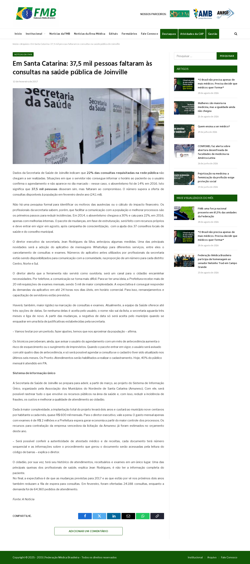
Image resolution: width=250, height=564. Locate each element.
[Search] (235, 33)
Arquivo (24, 43)
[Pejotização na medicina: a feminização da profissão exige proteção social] (184, 178)
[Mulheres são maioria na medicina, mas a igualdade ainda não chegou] (184, 108)
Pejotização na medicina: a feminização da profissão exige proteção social (216, 178)
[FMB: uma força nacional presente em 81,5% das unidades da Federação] (184, 213)
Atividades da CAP (192, 33)
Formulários (129, 33)
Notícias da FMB (59, 33)
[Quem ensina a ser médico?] (184, 131)
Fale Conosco (149, 33)
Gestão (212, 33)
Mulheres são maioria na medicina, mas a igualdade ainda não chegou (216, 107)
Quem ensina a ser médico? (214, 127)
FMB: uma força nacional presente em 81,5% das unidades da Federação (217, 213)
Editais (113, 33)
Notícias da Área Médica (89, 33)
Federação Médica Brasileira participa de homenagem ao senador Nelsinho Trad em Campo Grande (217, 261)
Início (18, 33)
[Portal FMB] (36, 14)
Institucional (34, 33)
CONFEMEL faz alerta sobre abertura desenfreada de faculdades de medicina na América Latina (214, 152)
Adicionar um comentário (88, 531)
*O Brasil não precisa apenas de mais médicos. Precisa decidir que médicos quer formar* (217, 84)
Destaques (169, 33)
